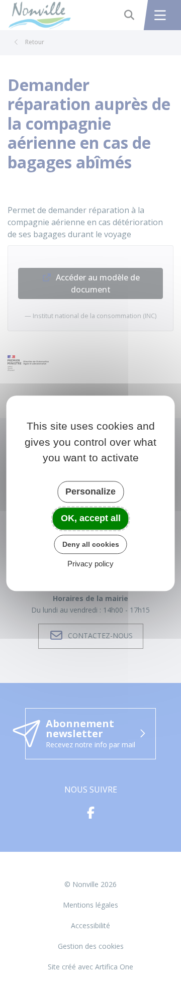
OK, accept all (91, 518)
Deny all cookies (90, 544)
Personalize (90, 491)
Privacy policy (90, 564)
